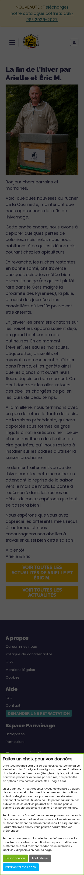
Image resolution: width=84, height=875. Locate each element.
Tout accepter (15, 858)
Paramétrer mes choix (20, 867)
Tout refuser (40, 858)
